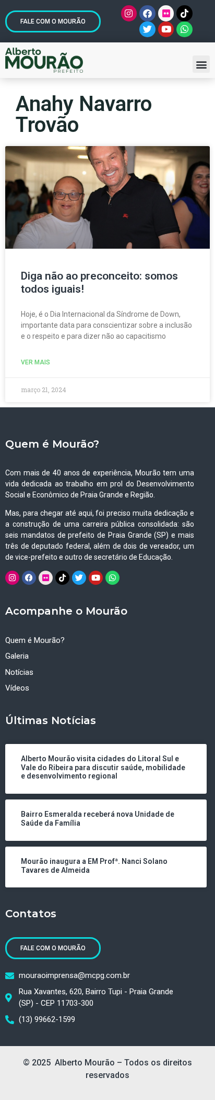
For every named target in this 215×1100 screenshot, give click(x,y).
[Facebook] (147, 13)
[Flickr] (166, 13)
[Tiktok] (184, 13)
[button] (201, 64)
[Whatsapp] (184, 29)
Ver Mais (35, 362)
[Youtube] (166, 29)
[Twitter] (147, 29)
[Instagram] (129, 13)
